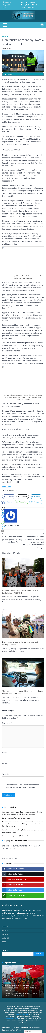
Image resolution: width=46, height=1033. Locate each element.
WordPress (16, 1030)
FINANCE (5, 934)
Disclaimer (35, 5)
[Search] (42, 25)
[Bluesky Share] (3, 517)
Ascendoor (36, 1027)
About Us (24, 2)
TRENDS (5, 926)
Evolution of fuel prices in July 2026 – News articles (19, 836)
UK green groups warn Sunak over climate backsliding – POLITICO (20, 591)
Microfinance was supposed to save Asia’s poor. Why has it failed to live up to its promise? (22, 987)
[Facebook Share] (3, 503)
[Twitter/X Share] (3, 508)
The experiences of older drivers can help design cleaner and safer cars (22, 692)
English (29, 1031)
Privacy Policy (25, 5)
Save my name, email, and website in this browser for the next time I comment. (22, 786)
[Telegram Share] (3, 527)
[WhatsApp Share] (3, 522)
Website (5, 774)
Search (5, 950)
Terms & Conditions (27, 7)
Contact (32, 2)
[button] (2, 531)
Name (5, 752)
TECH (4, 942)
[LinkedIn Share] (3, 512)
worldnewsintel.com (21, 1015)
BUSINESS (5, 938)
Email (5, 763)
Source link (6, 486)
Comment (7, 723)
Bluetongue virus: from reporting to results (16, 818)
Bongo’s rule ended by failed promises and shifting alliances (20, 643)
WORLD (5, 36)
